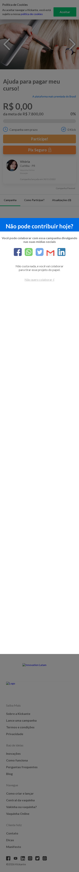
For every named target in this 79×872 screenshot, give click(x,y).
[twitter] (38, 252)
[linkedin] (59, 252)
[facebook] (18, 252)
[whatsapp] (27, 252)
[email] (49, 253)
